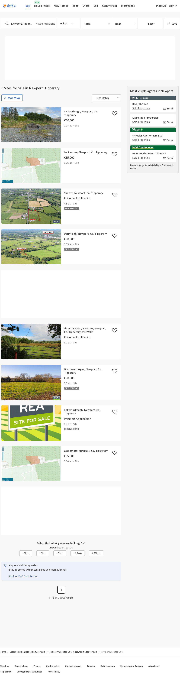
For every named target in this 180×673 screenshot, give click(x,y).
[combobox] (40, 23)
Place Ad (161, 5)
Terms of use (21, 666)
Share (85, 5)
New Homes (61, 5)
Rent (75, 5)
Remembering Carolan (131, 666)
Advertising (154, 666)
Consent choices (73, 666)
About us (4, 666)
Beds (118, 23)
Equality (91, 666)
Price (88, 23)
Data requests (108, 666)
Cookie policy (53, 666)
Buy (27, 5)
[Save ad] (114, 113)
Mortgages (128, 5)
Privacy (37, 666)
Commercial (109, 5)
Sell (96, 5)
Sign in (173, 5)
